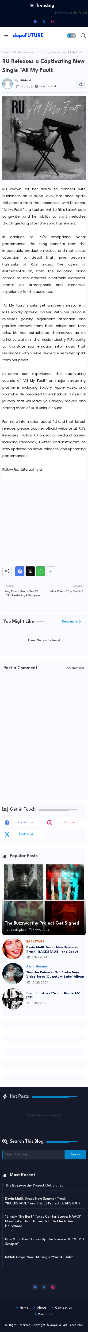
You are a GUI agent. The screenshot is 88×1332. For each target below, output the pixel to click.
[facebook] (35, 21)
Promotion (45, 1314)
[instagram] (53, 21)
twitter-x (26, 834)
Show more (70, 621)
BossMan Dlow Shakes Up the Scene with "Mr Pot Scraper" (44, 1242)
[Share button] (50, 571)
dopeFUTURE (28, 35)
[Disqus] (44, 735)
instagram (69, 822)
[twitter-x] (44, 21)
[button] (71, 35)
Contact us (63, 1307)
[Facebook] (19, 571)
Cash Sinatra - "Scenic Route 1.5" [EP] (53, 995)
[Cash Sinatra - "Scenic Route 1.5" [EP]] (12, 998)
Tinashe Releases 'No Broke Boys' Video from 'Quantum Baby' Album (55, 974)
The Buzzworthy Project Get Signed (34, 1185)
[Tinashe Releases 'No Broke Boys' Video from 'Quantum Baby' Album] (12, 973)
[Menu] (6, 35)
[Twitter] (30, 571)
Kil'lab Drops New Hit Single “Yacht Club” (39, 1257)
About (41, 1307)
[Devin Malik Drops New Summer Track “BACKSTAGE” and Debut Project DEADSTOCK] (12, 948)
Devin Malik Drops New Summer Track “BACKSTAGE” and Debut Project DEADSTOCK (52, 950)
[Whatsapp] (40, 571)
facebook (25, 822)
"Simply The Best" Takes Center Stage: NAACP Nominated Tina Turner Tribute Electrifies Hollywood (43, 1221)
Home (6, 52)
